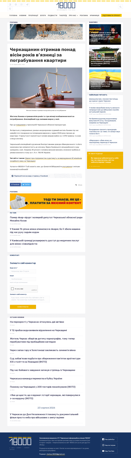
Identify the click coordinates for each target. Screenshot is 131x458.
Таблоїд (63, 15)
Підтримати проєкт (111, 15)
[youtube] (21, 4)
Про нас (72, 15)
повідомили (21, 125)
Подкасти (52, 15)
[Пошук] (120, 7)
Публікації (33, 15)
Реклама (84, 15)
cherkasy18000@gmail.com (55, 454)
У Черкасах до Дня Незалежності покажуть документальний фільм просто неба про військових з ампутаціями (44, 416)
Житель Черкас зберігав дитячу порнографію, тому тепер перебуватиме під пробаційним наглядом (42, 340)
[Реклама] (46, 32)
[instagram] (16, 4)
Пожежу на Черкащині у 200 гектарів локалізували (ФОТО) (42, 386)
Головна (13, 15)
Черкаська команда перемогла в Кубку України (36, 378)
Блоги (43, 15)
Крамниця (94, 15)
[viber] (10, 9)
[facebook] (10, 4)
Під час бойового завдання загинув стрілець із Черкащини (42, 370)
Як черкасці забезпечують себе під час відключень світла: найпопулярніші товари (105, 160)
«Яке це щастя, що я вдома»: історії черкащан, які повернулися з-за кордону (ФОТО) (45, 397)
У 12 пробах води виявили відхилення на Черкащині (38, 330)
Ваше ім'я (14, 268)
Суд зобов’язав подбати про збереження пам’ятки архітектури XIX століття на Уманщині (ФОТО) (45, 360)
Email (12, 276)
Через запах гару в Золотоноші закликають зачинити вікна (43, 350)
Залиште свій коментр (18, 294)
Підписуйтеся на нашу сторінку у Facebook (31, 176)
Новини (22, 15)
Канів (80, 185)
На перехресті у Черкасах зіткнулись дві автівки (37, 322)
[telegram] (27, 4)
